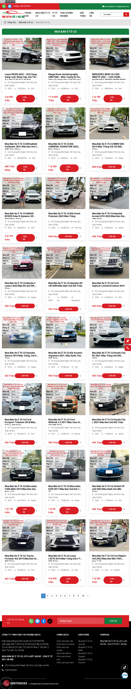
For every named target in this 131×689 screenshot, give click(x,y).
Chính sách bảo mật (65, 641)
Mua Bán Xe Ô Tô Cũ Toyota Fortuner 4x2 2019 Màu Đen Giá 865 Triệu (21, 558)
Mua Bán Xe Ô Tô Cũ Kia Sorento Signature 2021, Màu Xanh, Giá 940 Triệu (65, 355)
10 (83, 596)
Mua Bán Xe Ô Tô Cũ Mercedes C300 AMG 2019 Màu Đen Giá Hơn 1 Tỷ (21, 489)
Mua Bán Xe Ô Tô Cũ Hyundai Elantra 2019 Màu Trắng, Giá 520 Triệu (22, 355)
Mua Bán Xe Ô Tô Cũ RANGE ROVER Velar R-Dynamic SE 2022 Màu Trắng (19, 216)
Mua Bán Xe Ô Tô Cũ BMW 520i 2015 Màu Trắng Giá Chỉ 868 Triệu (108, 147)
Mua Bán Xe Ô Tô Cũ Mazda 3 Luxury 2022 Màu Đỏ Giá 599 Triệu (20, 286)
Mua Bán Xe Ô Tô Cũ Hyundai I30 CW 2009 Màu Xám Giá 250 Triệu (65, 284)
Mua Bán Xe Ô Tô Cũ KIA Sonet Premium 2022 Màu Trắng (64, 215)
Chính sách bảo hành (65, 663)
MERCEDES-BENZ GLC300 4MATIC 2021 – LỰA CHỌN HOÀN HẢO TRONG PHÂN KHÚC (109, 77)
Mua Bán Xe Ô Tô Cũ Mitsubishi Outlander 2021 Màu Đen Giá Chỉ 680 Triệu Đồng (22, 147)
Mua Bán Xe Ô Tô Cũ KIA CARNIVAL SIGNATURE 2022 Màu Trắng (63, 147)
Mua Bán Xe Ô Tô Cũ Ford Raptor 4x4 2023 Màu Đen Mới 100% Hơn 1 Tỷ (109, 558)
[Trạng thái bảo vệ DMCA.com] (7, 1)
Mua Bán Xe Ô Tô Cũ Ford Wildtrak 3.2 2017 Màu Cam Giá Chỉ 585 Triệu (64, 422)
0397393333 (25, 6)
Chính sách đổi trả (64, 653)
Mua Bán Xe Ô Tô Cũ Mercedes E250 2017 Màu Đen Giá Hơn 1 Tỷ (64, 489)
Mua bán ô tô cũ (26, 22)
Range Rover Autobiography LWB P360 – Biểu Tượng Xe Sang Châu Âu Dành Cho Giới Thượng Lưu (65, 78)
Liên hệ (25, 98)
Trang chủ (11, 22)
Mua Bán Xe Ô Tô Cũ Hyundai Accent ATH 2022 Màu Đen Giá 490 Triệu (108, 216)
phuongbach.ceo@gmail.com (117, 6)
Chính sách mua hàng (65, 644)
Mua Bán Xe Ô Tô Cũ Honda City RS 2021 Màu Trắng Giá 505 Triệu (108, 355)
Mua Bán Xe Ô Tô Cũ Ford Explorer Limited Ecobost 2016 (108, 284)
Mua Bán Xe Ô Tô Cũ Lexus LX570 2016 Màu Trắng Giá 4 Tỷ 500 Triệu (64, 558)
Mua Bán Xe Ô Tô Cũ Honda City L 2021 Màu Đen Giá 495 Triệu (108, 421)
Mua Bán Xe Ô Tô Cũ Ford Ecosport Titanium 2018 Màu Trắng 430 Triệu (20, 422)
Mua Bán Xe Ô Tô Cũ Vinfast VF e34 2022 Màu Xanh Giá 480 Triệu (108, 489)
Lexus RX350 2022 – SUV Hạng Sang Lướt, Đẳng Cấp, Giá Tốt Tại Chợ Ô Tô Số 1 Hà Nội (21, 77)
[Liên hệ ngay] (128, 348)
